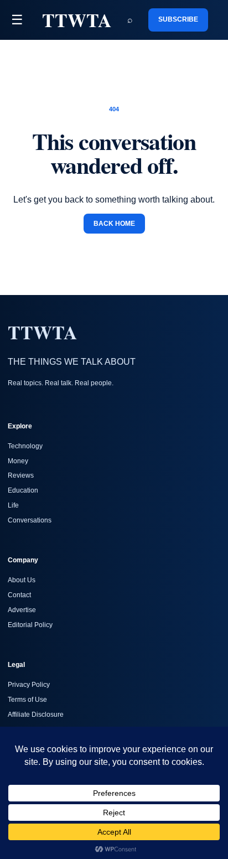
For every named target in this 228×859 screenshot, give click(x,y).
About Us (21, 580)
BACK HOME (114, 223)
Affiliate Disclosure (36, 714)
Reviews (21, 475)
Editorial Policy (30, 625)
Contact (19, 595)
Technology (25, 446)
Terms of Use (27, 699)
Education (23, 490)
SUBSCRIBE (178, 19)
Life (13, 505)
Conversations (29, 520)
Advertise (22, 610)
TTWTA (77, 20)
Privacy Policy (29, 685)
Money (18, 461)
